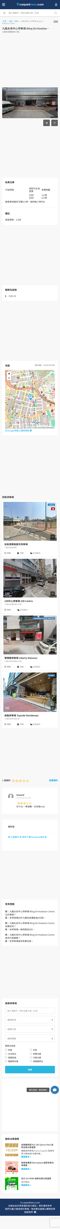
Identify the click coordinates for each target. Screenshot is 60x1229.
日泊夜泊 (12, 1053)
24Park (51, 505)
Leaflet (28, 427)
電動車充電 (13, 1061)
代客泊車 (37, 1057)
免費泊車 (37, 1053)
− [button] (9, 378)
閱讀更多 (25, 1156)
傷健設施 (12, 1057)
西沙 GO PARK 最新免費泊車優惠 (36, 1178)
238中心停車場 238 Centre (18, 601)
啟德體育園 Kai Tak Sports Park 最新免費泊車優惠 (37, 1146)
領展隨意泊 (38, 1061)
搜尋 (30, 1069)
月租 (35, 1049)
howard (20, 794)
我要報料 (53, 780)
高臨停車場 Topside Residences (21, 715)
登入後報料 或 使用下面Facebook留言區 (27, 836)
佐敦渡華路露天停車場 (16, 544)
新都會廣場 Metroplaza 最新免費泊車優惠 (37, 1164)
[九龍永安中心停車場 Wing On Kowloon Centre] (31, 397)
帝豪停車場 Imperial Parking (43, 618)
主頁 (4, 21)
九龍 (10, 21)
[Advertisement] (30, 61)
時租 (10, 1049)
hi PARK (51, 675)
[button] (55, 1089)
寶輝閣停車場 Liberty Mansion (20, 658)
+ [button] (9, 373)
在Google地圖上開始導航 (17, 430)
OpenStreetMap (39, 427)
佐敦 (16, 21)
